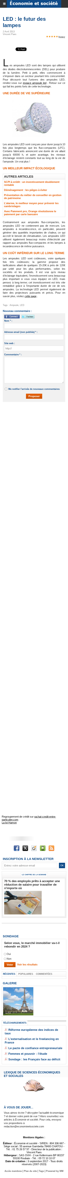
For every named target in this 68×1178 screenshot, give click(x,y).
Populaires (25, 974)
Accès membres (13, 1171)
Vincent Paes (9, 34)
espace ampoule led (34, 82)
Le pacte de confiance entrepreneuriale (35, 1048)
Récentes (9, 974)
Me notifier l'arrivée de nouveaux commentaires (34, 389)
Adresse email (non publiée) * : (20, 332)
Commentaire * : (13, 354)
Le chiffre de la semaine (34, 875)
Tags (41, 1171)
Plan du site (30, 1171)
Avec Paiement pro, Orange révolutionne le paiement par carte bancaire (30, 213)
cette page (30, 296)
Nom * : (8, 320)
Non (9, 958)
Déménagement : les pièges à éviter (25, 189)
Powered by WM (54, 1171)
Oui (9, 954)
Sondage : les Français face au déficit (34, 1059)
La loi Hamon (9, 822)
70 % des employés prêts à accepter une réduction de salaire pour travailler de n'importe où (32, 884)
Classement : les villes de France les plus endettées (18, 1011)
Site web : (9, 343)
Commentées (44, 974)
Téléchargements (15, 1023)
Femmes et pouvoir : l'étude (27, 1053)
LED (22, 305)
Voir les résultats (27, 964)
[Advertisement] (32, 442)
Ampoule (14, 305)
